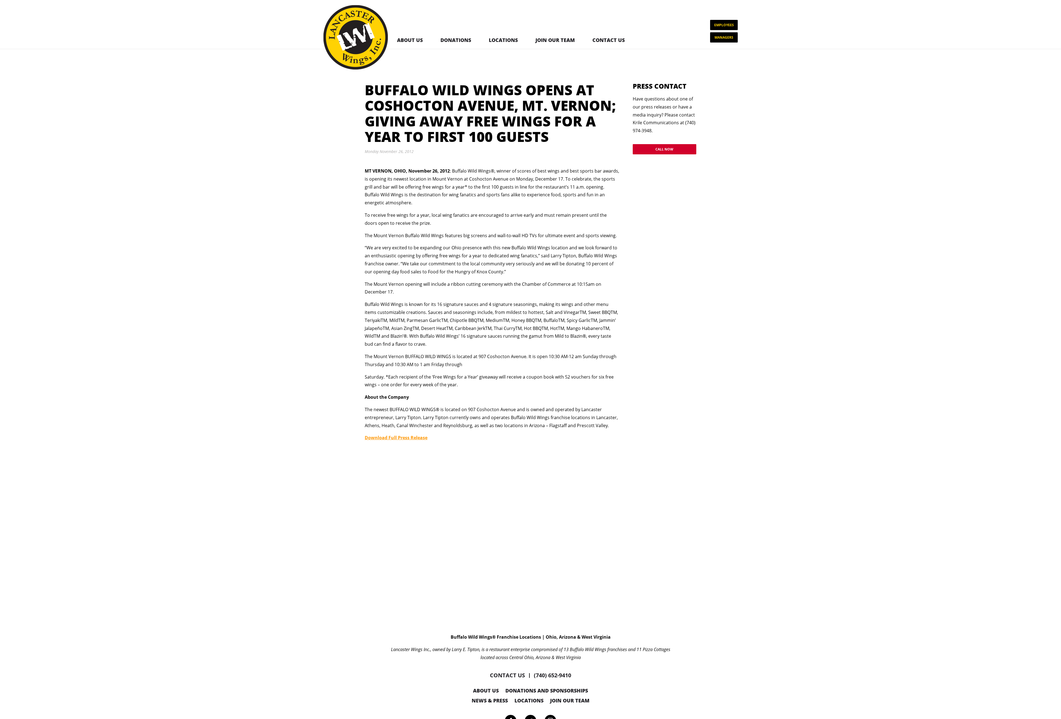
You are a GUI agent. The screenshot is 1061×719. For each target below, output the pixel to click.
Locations (503, 40)
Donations (455, 40)
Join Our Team (555, 40)
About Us (410, 40)
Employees (724, 25)
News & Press (490, 700)
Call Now (664, 149)
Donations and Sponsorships (546, 690)
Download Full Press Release (396, 438)
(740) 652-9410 (552, 675)
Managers (724, 37)
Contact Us (608, 40)
